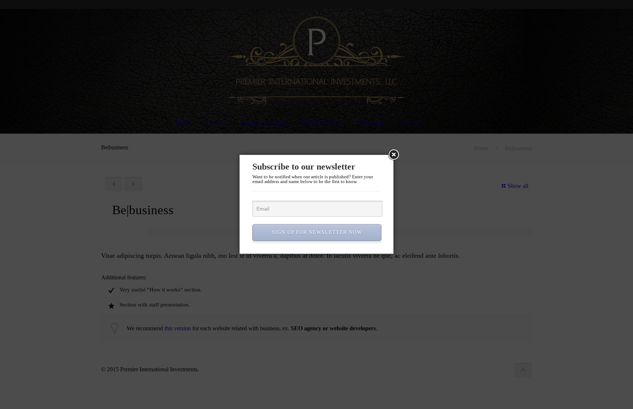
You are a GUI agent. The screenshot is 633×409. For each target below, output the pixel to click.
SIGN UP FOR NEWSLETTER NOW (317, 232)
